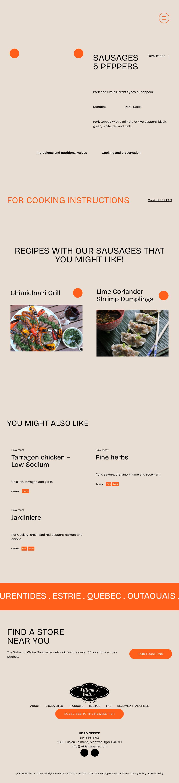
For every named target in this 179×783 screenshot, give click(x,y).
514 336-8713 (89, 738)
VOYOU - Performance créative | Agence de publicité (97, 773)
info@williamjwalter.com (89, 746)
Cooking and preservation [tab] (121, 152)
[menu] (164, 18)
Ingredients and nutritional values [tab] (62, 152)
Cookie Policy (155, 773)
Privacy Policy (138, 773)
